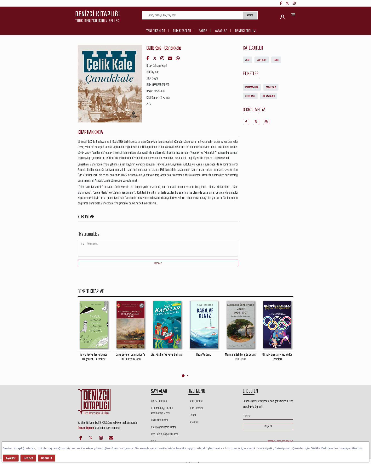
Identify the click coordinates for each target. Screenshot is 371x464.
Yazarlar (221, 31)
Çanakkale (271, 87)
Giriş (153, 441)
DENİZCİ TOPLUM (245, 31)
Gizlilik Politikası (159, 420)
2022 (247, 60)
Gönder (158, 263)
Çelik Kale (250, 96)
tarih (276, 60)
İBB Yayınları (269, 96)
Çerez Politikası (159, 401)
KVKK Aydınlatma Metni (163, 427)
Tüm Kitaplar (182, 31)
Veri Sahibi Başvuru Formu (165, 434)
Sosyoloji (261, 60)
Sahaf (203, 31)
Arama (250, 15)
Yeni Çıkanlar (155, 31)
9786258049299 (251, 87)
